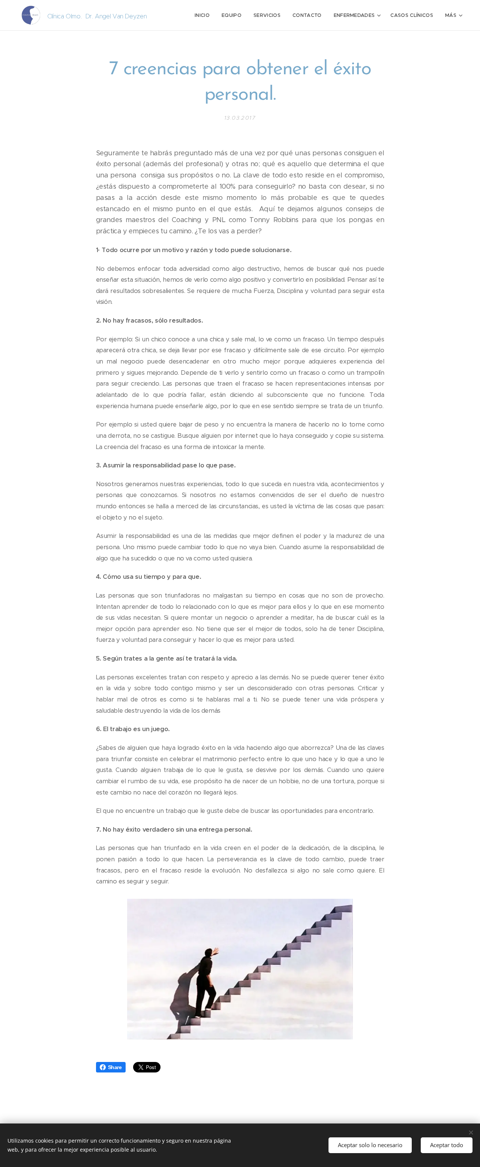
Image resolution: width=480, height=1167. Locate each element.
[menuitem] (204, 15)
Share (115, 1067)
